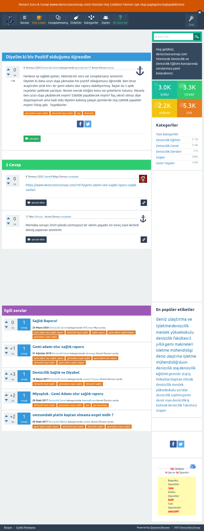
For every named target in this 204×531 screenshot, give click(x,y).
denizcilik (89, 113)
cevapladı (73, 176)
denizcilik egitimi (169, 395)
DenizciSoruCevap (190, 527)
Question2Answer (160, 527)
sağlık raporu (98, 332)
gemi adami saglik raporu (46, 426)
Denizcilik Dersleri (168, 151)
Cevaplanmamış (58, 22)
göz (87, 405)
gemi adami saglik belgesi (121, 332)
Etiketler (76, 22)
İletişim (8, 527)
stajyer (161, 410)
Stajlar (160, 157)
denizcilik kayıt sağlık (62, 113)
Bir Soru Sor (120, 22)
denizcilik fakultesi (182, 405)
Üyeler (106, 22)
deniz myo (164, 400)
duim (183, 362)
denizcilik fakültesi (172, 338)
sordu (111, 67)
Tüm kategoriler (167, 134)
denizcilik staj (167, 368)
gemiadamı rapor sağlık (36, 113)
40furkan (88, 327)
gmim (186, 395)
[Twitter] (87, 124)
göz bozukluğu (100, 405)
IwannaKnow (89, 400)
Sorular (24, 22)
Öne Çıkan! (39, 22)
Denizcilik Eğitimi (57, 421)
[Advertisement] (76, 42)
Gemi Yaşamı (165, 163)
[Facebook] (80, 124)
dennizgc (91, 353)
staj (78, 113)
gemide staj (178, 374)
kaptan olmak (182, 379)
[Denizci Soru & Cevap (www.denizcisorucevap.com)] (10, 20)
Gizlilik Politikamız (25, 527)
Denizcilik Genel (50, 67)
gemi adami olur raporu (105, 358)
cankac (87, 421)
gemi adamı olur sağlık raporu (48, 332)
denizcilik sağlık (93, 384)
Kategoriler (91, 22)
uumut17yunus (91, 379)
